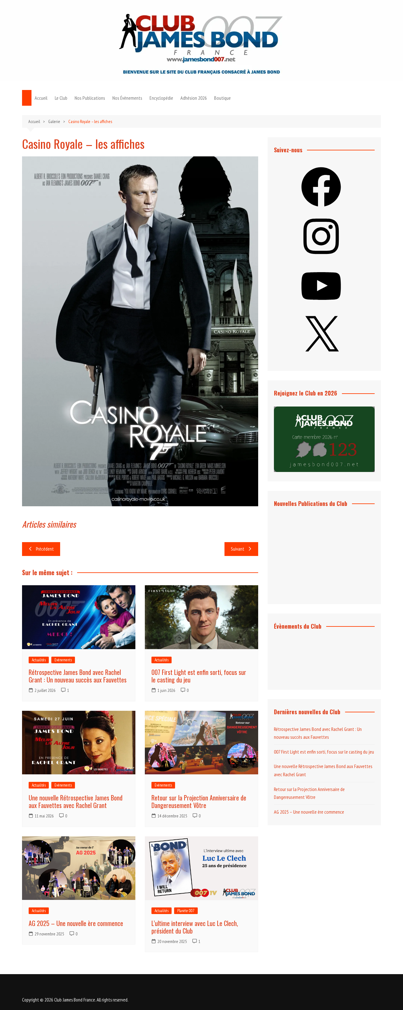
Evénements (63, 660)
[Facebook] (321, 208)
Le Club (61, 98)
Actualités (39, 660)
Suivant (237, 549)
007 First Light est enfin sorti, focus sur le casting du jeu (198, 675)
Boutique (222, 98)
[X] (321, 357)
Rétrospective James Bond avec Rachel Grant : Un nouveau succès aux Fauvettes (78, 675)
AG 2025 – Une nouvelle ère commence (76, 923)
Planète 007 (186, 910)
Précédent (45, 549)
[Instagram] (321, 258)
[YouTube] (321, 308)
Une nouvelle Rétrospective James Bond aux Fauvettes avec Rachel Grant (75, 801)
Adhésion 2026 (193, 98)
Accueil (41, 98)
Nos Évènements (127, 98)
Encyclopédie (161, 98)
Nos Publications (90, 98)
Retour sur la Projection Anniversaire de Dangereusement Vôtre (198, 801)
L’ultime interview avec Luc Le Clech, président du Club (194, 926)
